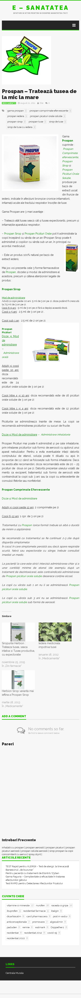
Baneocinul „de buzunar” (20, 869)
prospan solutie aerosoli (34, 850)
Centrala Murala (15, 973)
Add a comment (14, 716)
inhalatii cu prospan (13, 847)
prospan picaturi (55, 847)
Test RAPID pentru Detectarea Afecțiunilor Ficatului (34, 883)
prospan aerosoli (35, 847)
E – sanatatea (40, 7)
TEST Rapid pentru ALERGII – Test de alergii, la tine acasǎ (37, 866)
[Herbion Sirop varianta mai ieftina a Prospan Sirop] (18, 679)
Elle (41, 103)
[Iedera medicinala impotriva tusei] (55, 631)
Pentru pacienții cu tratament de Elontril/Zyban (32, 873)
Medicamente (9, 103)
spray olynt (34, 854)
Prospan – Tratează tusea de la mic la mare (39, 94)
